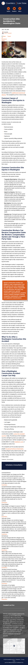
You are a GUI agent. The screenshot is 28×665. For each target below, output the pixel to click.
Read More (4, 485)
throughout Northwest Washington (14, 448)
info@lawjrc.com (18, 442)
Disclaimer (18, 659)
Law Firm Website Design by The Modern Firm (14, 662)
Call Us (8, 11)
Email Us (14, 11)
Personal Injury (10, 459)
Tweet (9, 36)
